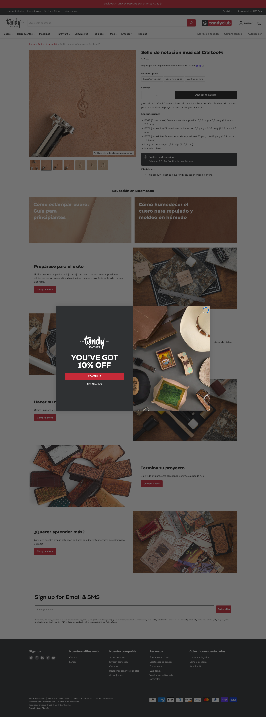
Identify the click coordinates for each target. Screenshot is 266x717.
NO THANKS (94, 384)
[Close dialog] (206, 310)
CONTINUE (94, 376)
